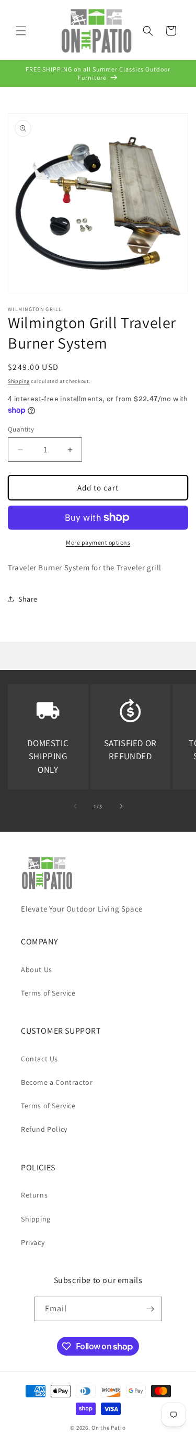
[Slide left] (75, 806)
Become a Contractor (57, 1082)
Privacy (32, 1242)
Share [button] (28, 599)
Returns (34, 1195)
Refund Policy (44, 1129)
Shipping (19, 381)
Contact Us (39, 1058)
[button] (20, 30)
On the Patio (108, 1427)
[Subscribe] (150, 1309)
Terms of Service (48, 993)
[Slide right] (121, 806)
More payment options (98, 542)
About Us (36, 969)
